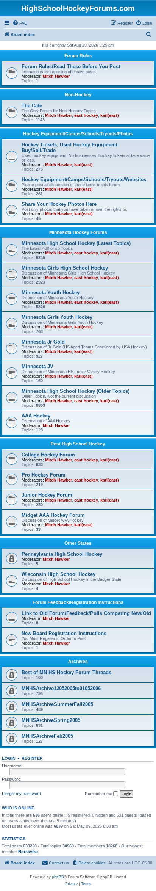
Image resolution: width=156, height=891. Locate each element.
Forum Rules (78, 55)
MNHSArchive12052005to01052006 (61, 688)
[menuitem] (20, 23)
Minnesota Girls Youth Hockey (57, 317)
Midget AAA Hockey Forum (53, 515)
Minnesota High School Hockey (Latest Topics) (76, 243)
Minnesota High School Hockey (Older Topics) (75, 391)
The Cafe (32, 105)
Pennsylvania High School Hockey (62, 554)
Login (9, 758)
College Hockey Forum (48, 455)
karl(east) (109, 115)
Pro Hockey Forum (44, 475)
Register (32, 758)
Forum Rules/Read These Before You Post (71, 66)
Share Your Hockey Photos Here (59, 204)
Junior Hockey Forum (47, 495)
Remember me (99, 793)
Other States (78, 543)
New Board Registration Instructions (64, 633)
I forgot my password (21, 793)
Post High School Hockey (78, 444)
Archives (78, 661)
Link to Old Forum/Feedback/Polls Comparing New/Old (86, 613)
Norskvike (28, 851)
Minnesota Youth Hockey (51, 292)
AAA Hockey (36, 416)
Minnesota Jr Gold (43, 342)
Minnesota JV (37, 366)
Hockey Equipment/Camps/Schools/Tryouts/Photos (78, 133)
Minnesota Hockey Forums (78, 232)
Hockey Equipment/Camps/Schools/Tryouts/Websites (84, 179)
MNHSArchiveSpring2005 (51, 720)
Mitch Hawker (56, 76)
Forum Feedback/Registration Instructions (78, 602)
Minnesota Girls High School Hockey (65, 268)
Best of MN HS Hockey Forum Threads (66, 672)
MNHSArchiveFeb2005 (47, 736)
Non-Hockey (78, 94)
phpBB (58, 877)
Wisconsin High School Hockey (58, 574)
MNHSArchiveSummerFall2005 (57, 704)
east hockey (86, 115)
